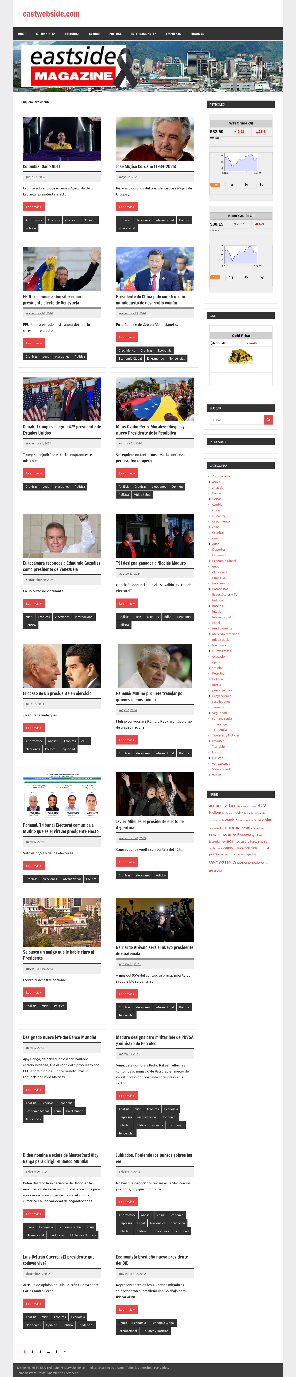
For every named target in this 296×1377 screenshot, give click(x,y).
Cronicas (54, 220)
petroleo (250, 847)
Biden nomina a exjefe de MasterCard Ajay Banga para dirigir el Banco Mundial (60, 1158)
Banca (30, 1227)
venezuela (222, 862)
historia (217, 600)
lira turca (251, 841)
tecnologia (244, 854)
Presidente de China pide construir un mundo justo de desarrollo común (150, 299)
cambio (217, 504)
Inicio (22, 34)
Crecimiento (127, 350)
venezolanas (221, 763)
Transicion (219, 746)
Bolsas (216, 499)
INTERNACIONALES (143, 34)
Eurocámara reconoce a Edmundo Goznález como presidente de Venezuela (61, 566)
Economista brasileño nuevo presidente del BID (152, 1260)
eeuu (46, 356)
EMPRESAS (173, 34)
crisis (29, 617)
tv (258, 854)
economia (230, 827)
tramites (218, 741)
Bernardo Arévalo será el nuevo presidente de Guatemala (154, 950)
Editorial (72, 34)
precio (216, 684)
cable (221, 820)
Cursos (217, 538)
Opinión (90, 220)
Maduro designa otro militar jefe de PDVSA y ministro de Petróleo (155, 1040)
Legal (141, 1223)
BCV (261, 805)
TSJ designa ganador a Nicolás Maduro (151, 563)
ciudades (218, 515)
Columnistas (46, 34)
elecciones (72, 220)
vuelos (216, 774)
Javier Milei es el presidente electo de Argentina (150, 824)
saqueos (157, 1125)
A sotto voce (34, 220)
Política (31, 228)
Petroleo (124, 1125)
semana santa (222, 718)
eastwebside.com (51, 13)
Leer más (32, 207)
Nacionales (169, 1117)
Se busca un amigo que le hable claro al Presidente (58, 955)
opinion (229, 847)
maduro (262, 841)
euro (232, 834)
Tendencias (177, 358)
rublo (232, 854)
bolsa (239, 813)
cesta (216, 510)
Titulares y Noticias (83, 1235)
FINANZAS (197, 34)
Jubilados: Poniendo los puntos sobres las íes (154, 1158)
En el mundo (155, 358)
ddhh (168, 616)
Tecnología (175, 1125)
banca (254, 806)
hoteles (217, 606)
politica (263, 847)
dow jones (214, 828)
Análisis (124, 486)
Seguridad (68, 749)
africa (216, 482)
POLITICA (115, 34)
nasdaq (212, 847)
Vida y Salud (127, 228)
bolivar (215, 812)
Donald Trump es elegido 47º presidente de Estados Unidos (62, 430)
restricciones (160, 1231)
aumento (245, 806)
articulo (232, 805)
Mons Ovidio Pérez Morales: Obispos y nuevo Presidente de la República (150, 430)
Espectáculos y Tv (224, 594)
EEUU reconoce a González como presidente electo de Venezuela (52, 299)
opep (215, 662)
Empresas (125, 1117)
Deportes (219, 549)
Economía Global (130, 358)
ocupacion (178, 1223)
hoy (223, 841)
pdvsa (240, 847)
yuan (220, 870)
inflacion (238, 841)
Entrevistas (220, 589)
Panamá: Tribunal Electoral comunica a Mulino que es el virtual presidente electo (61, 828)
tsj (254, 854)
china (241, 820)
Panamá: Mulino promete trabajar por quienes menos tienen (150, 696)
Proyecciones (221, 696)
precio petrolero (223, 690)
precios (224, 854)
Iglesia (216, 611)
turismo (217, 752)
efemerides (257, 828)
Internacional (164, 220)
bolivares (228, 813)
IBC (228, 841)
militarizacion (146, 1117)
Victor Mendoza (250, 862)
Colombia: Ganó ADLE (42, 166)
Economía (165, 350)
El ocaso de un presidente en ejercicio (57, 693)
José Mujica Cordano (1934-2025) (146, 166)
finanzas (244, 834)
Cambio (94, 34)
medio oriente (222, 628)
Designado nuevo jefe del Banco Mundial (59, 1037)
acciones (216, 805)
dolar (267, 819)
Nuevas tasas (221, 651)
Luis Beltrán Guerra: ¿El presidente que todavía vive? (58, 1260)
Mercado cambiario (225, 634)
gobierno (257, 835)
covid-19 (248, 820)
